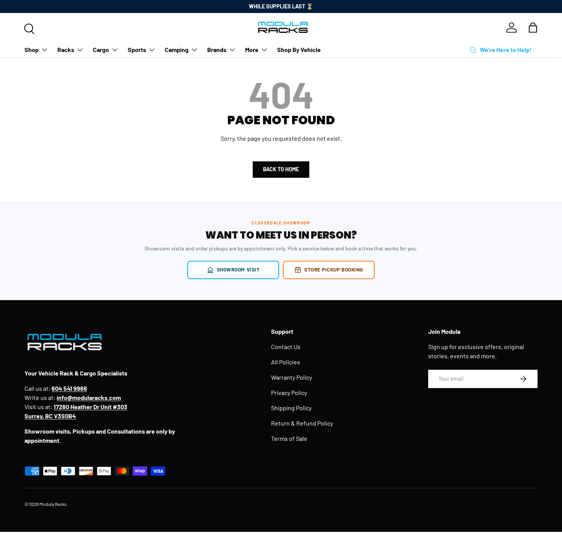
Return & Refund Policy (302, 423)
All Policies (285, 362)
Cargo (101, 49)
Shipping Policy (291, 407)
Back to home (281, 169)
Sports (137, 49)
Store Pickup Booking (333, 269)
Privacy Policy (289, 392)
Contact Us (285, 346)
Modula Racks (53, 504)
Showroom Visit (238, 269)
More (251, 49)
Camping (176, 49)
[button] (533, 27)
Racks (65, 49)
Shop (31, 49)
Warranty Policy (291, 377)
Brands (216, 49)
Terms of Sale (289, 438)
